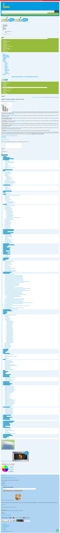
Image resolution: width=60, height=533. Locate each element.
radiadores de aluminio (16, 111)
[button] (57, 530)
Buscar (57, 11)
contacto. (56, 502)
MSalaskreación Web (10, 531)
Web (2, 153)
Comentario (3, 148)
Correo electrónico (4, 151)
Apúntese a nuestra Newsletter (8, 487)
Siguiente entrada (3, 137)
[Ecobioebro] (30, 19)
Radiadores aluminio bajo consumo (6, 135)
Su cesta (5, 9)
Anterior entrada (3, 136)
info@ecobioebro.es (4, 485)
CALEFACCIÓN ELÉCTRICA (9, 101)
